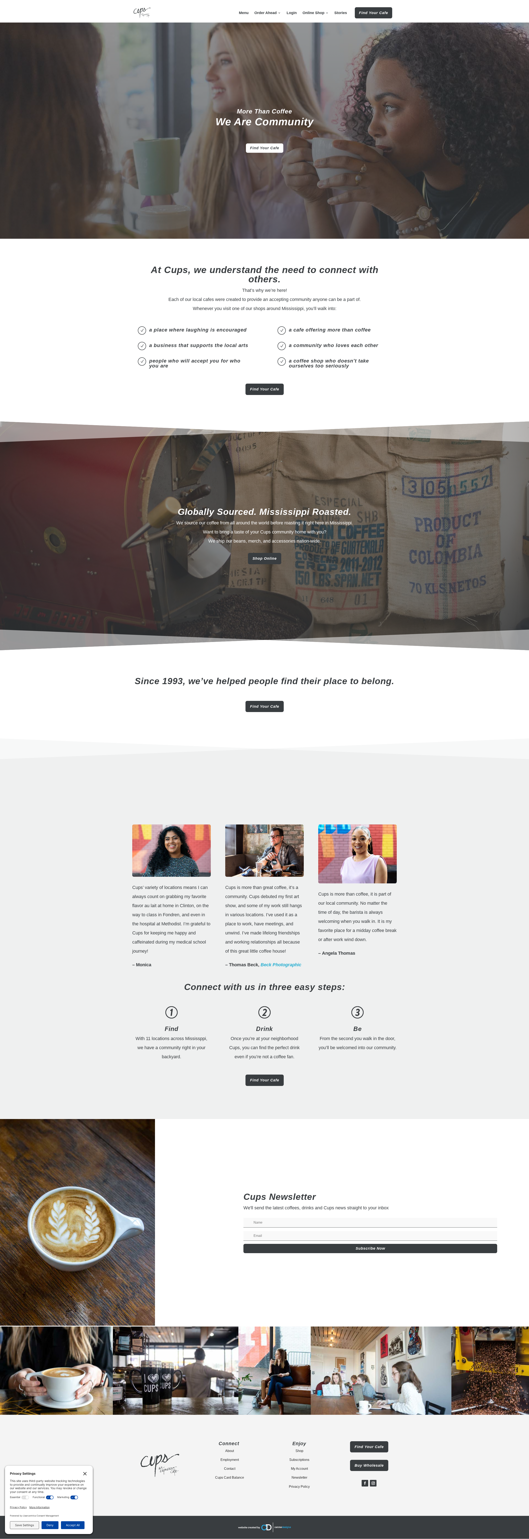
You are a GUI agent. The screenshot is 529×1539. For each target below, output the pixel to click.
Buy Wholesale (369, 1465)
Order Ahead (265, 13)
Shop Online (265, 558)
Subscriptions (299, 1459)
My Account (299, 1468)
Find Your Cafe (373, 13)
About (229, 1451)
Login (292, 13)
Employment (229, 1459)
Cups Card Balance (229, 1477)
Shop (299, 1451)
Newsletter (299, 1477)
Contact (229, 1468)
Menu (244, 13)
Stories (340, 13)
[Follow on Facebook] (365, 1483)
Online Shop (313, 13)
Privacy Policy (299, 1486)
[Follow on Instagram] (373, 1483)
